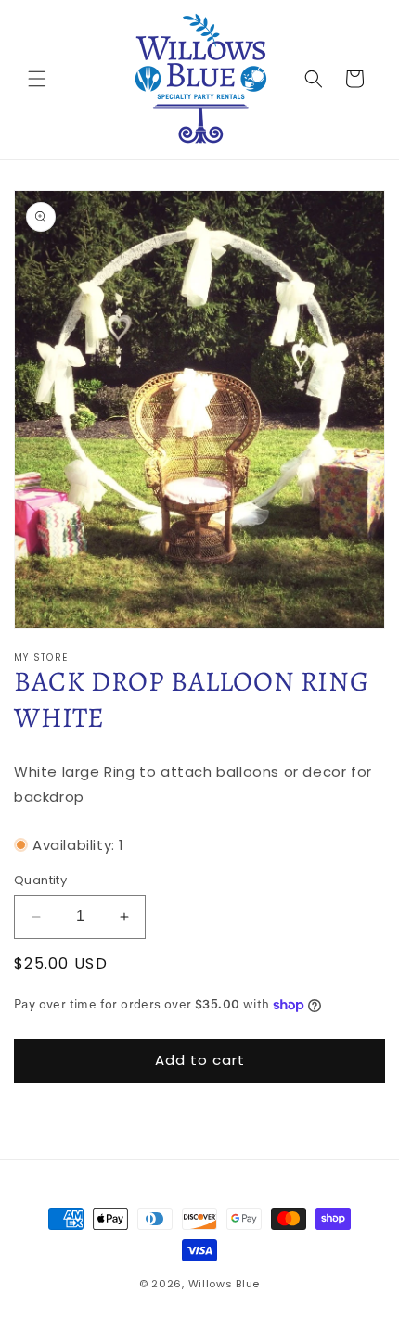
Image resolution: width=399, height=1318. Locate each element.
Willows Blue (224, 1283)
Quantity (40, 880)
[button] (37, 78)
